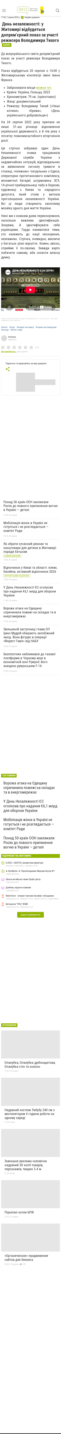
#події (12, 327)
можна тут (43, 88)
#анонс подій (16, 330)
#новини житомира (25, 327)
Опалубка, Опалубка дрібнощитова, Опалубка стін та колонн (30, 1065)
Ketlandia (12, 337)
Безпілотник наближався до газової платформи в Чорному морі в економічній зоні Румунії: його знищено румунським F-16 (29, 660)
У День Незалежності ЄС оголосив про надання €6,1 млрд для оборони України (29, 591)
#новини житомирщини (46, 327)
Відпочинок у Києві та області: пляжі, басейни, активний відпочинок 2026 (30, 570)
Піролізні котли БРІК (19, 1212)
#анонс (4, 327)
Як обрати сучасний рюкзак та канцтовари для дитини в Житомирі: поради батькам (30, 548)
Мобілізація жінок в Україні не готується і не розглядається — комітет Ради (25, 527)
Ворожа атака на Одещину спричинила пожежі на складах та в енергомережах (29, 612)
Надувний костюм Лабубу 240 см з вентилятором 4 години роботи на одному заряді (30, 1114)
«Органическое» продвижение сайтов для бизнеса (26, 1258)
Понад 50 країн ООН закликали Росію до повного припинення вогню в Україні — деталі (30, 506)
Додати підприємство (30, 914)
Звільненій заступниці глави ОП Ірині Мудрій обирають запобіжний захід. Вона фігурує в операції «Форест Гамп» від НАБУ (28, 635)
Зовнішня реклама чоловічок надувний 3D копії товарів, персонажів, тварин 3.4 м (26, 1165)
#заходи (5, 330)
